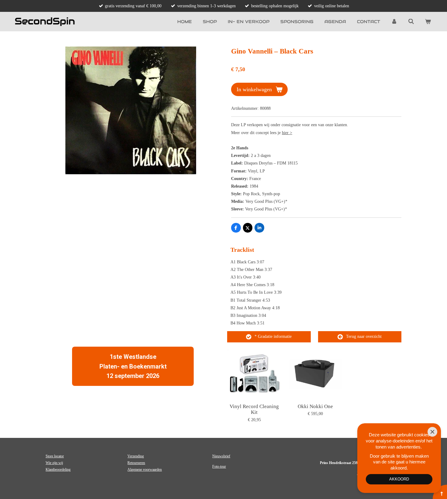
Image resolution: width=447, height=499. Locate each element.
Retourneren (136, 463)
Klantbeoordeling (58, 469)
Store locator (55, 456)
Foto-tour (219, 466)
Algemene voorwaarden (144, 469)
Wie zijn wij (54, 463)
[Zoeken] (411, 22)
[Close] (432, 432)
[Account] (394, 22)
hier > (287, 132)
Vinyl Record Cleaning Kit (254, 409)
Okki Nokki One (315, 406)
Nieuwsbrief (221, 456)
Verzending (135, 456)
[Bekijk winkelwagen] (428, 22)
